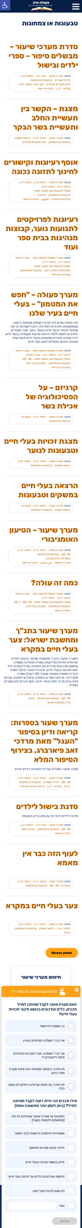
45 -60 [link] (27, 359)
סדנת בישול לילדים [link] (47, 806)
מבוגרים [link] (26, 417)
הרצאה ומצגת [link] (23, 138)
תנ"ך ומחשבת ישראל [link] (58, 702)
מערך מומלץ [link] (33, 355)
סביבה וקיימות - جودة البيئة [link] (55, 562)
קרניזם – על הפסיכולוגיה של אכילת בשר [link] (52, 397)
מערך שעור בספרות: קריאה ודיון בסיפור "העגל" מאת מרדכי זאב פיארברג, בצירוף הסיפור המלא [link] (44, 741)
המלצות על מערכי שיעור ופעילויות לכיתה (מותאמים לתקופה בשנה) (38, 1118)
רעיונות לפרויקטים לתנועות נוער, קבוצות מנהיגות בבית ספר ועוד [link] (41, 233)
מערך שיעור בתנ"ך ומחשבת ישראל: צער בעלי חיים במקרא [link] (43, 640)
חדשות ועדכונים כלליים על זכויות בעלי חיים (36, 1176)
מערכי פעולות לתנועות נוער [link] (48, 257)
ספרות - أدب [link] (63, 88)
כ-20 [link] (17, 602)
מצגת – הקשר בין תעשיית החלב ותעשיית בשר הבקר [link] (45, 118)
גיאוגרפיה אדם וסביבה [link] (58, 558)
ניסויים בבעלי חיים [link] (36, 363)
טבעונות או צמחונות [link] (41, 80)
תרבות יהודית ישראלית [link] (32, 786)
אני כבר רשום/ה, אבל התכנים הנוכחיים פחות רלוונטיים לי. (38, 1055)
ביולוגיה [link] (42, 195)
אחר (61, 1206)
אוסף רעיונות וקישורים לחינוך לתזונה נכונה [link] (41, 167)
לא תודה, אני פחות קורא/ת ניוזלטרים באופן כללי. (36, 1086)
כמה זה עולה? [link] (54, 582)
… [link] (67, 685)
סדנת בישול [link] (28, 829)
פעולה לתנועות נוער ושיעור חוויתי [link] (52, 190)
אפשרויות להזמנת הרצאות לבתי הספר (39, 1133)
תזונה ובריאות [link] (45, 88)
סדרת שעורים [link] (62, 80)
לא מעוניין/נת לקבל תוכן (48, 1191)
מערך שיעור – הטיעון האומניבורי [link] (43, 534)
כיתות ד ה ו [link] (25, 182)
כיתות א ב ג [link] (27, 76)
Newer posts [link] (62, 953)
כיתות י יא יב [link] (39, 138)
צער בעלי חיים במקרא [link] (42, 905)
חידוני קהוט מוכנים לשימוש (46, 1148)
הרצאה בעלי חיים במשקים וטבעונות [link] (48, 490)
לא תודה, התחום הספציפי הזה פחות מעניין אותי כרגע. (36, 1071)
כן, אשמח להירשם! (52, 1026)
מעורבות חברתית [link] (60, 274)
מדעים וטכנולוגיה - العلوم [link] (55, 199)
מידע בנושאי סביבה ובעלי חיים (44, 1162)
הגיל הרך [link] (41, 76)
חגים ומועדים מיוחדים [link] (58, 84)
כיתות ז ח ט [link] (64, 186)
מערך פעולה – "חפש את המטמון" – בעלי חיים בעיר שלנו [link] (44, 304)
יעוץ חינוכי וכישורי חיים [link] (31, 84)
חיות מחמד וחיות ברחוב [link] (57, 270)
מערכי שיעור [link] (56, 76)
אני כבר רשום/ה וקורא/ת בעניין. (43, 1040)
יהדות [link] (31, 698)
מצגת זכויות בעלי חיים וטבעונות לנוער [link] (41, 446)
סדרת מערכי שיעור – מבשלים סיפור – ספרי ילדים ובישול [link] (43, 56)
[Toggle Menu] (75, 6)
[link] (5, 5)
